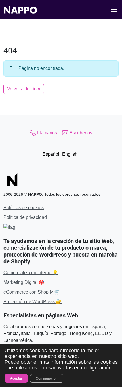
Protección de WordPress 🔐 (32, 301)
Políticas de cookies (23, 207)
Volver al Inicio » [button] (23, 88)
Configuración (47, 378)
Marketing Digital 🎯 (23, 282)
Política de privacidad (25, 217)
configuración (96, 368)
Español (51, 154)
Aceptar (16, 378)
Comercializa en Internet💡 (30, 272)
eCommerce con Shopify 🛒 (31, 292)
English (69, 154)
